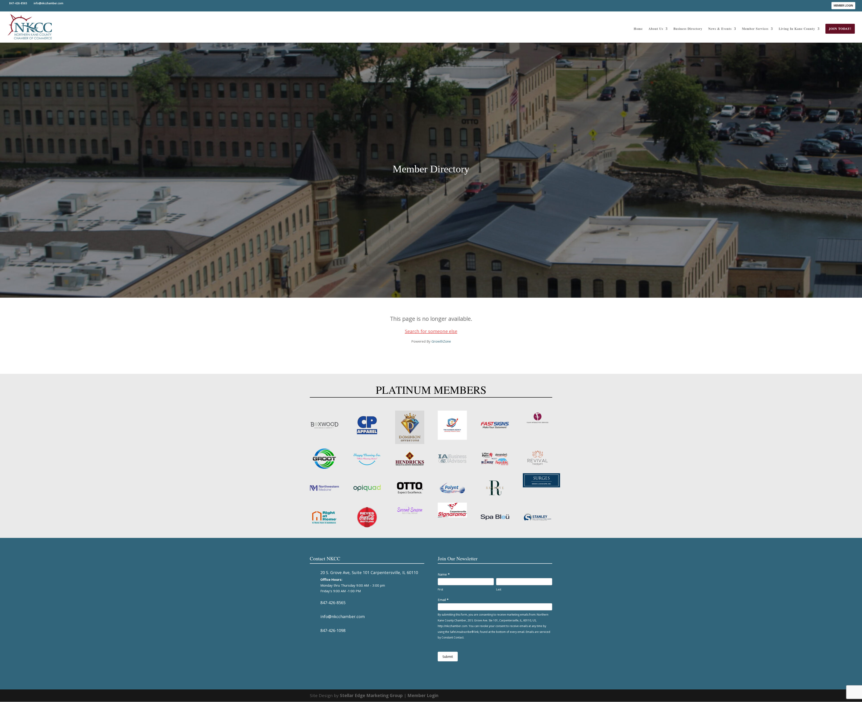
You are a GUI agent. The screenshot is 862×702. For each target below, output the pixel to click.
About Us (656, 29)
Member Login (843, 5)
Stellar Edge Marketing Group (371, 695)
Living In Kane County (797, 29)
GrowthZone (441, 341)
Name (444, 574)
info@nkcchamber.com (342, 616)
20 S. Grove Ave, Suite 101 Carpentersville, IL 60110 (369, 572)
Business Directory (687, 29)
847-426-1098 (332, 630)
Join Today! (840, 28)
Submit (447, 656)
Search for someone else (431, 331)
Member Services (755, 29)
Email (443, 599)
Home (638, 29)
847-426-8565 (332, 602)
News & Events (720, 29)
